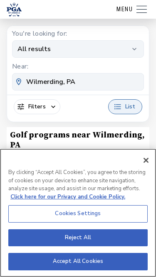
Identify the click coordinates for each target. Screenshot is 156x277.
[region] (78, 213)
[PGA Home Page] (14, 9)
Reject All (78, 237)
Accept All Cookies (78, 261)
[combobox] (78, 82)
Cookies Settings (78, 213)
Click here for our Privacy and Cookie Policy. (67, 197)
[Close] (146, 160)
